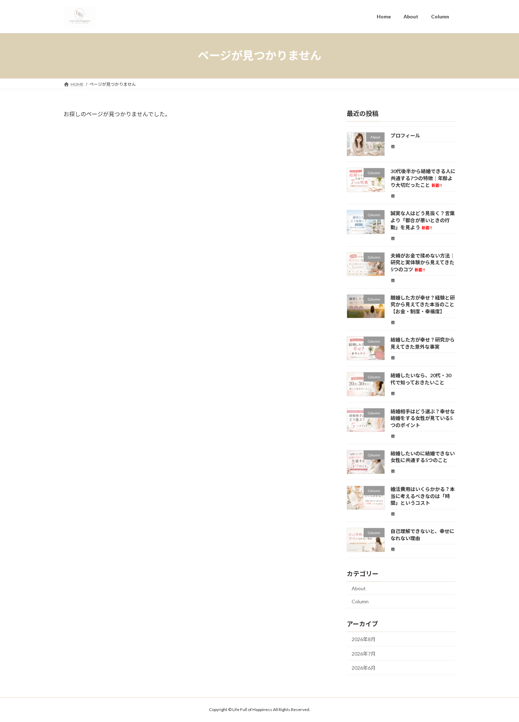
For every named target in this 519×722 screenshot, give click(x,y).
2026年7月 (364, 653)
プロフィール (405, 135)
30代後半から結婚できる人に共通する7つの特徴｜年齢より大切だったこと (422, 178)
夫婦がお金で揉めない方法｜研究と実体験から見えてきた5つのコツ (422, 262)
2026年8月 (364, 639)
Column (360, 601)
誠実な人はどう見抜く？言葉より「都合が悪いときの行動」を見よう (422, 220)
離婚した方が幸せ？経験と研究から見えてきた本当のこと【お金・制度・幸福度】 (422, 304)
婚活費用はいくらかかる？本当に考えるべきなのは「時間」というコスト (422, 496)
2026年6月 (364, 668)
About (359, 588)
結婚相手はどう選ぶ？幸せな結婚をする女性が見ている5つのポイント (422, 418)
